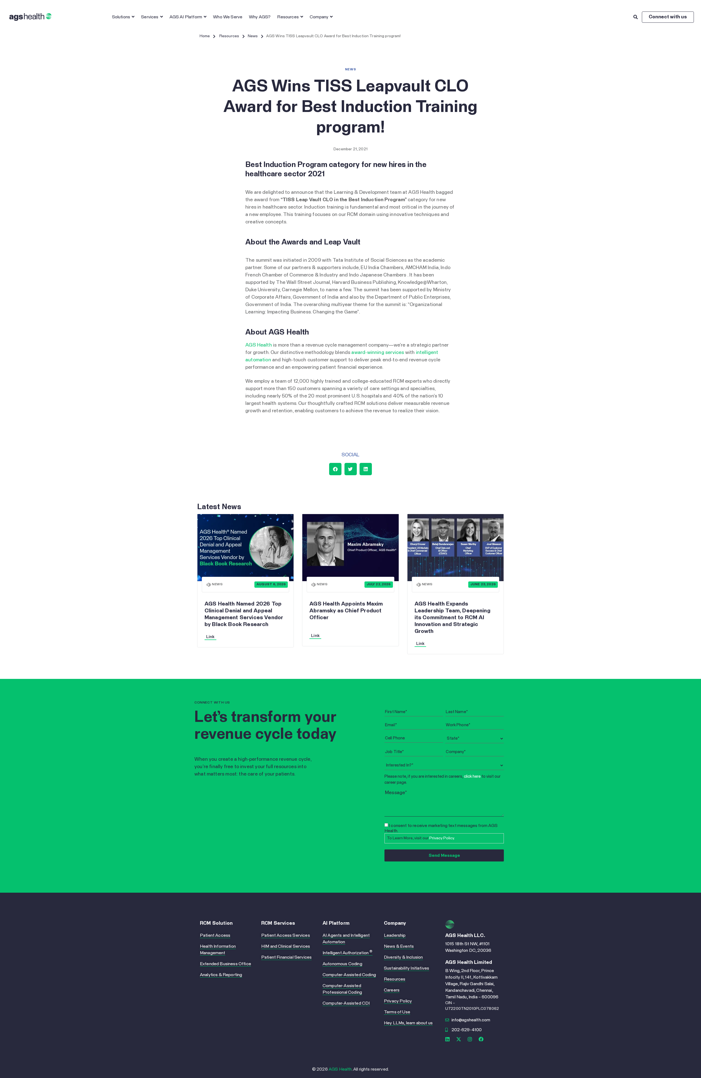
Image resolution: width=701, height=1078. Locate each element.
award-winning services (377, 352)
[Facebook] (481, 1039)
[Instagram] (470, 1039)
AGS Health (258, 345)
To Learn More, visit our (421, 838)
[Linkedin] (447, 1039)
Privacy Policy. (442, 838)
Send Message (444, 855)
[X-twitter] (459, 1039)
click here (472, 776)
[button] (255, 36)
